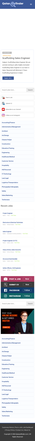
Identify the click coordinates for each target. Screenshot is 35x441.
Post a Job (18, 427)
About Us (27, 430)
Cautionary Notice (8, 427)
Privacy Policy (10, 430)
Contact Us (19, 430)
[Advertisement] (17, 31)
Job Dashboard (28, 427)
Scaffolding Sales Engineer (16, 58)
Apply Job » (8, 77)
